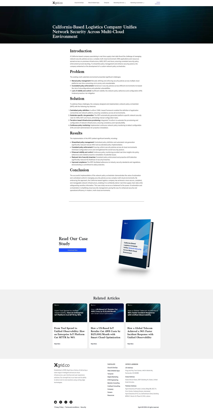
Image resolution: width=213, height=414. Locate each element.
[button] (119, 2)
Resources (110, 395)
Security (83, 407)
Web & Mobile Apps (113, 371)
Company (110, 389)
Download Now (72, 250)
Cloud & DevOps (112, 367)
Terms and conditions (72, 407)
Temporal (110, 374)
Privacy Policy (58, 407)
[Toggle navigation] (157, 3)
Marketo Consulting (113, 383)
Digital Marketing (112, 377)
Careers (109, 392)
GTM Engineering (112, 380)
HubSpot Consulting (113, 386)
